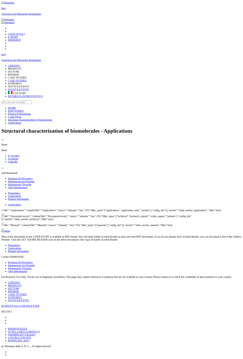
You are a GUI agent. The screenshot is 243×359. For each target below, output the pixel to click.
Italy (3, 8)
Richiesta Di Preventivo (20, 262)
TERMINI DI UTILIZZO (21, 334)
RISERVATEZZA (17, 328)
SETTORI (13, 288)
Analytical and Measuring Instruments (21, 14)
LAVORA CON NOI (19, 337)
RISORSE (13, 291)
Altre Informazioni (17, 271)
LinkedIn (13, 161)
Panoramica (14, 193)
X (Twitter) (14, 155)
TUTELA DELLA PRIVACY (24, 331)
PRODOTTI (14, 285)
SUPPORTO (15, 297)
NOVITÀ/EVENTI (18, 89)
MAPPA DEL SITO (18, 340)
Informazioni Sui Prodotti (21, 265)
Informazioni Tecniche (19, 268)
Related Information (18, 199)
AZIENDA (14, 282)
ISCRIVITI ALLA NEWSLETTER (20, 306)
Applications (14, 196)
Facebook (13, 158)
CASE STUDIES (17, 80)
